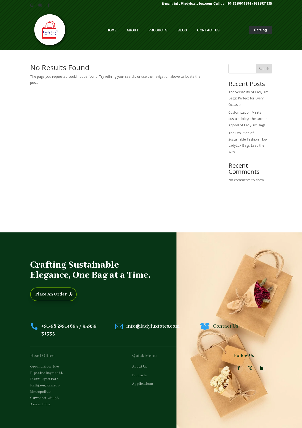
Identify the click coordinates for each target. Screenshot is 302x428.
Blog (182, 30)
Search (264, 68)
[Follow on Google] (31, 5)
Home (112, 30)
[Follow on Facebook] (48, 5)
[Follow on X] (250, 368)
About (132, 30)
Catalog (260, 30)
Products (158, 30)
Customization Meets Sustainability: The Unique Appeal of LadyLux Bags (247, 118)
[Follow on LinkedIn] (261, 368)
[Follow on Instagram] (40, 5)
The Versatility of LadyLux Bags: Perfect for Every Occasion (248, 98)
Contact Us (208, 30)
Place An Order (51, 294)
